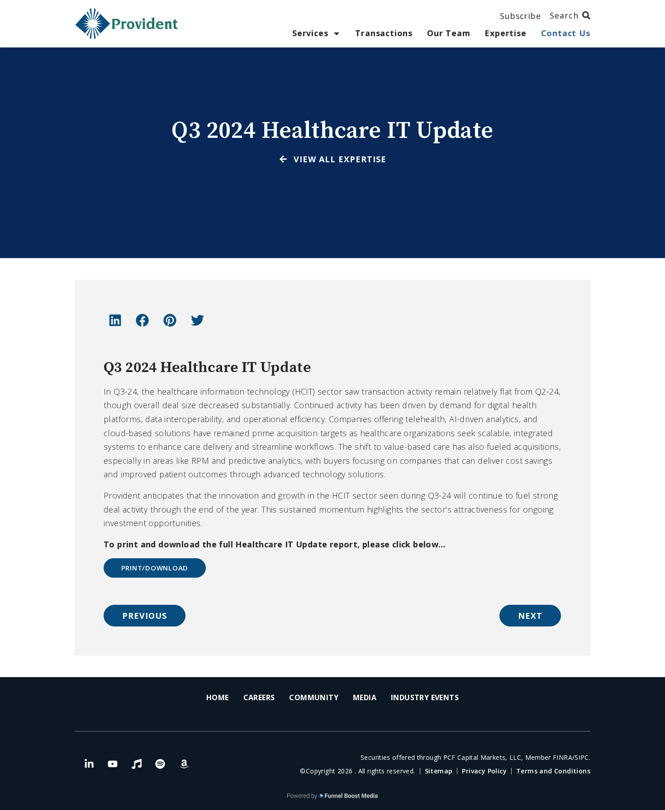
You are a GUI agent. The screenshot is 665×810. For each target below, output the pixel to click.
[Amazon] (184, 764)
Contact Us (565, 33)
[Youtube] (113, 764)
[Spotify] (160, 764)
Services (310, 33)
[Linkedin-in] (89, 764)
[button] (115, 320)
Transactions (384, 33)
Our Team (448, 33)
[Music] (137, 764)
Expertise (505, 33)
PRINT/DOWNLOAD (155, 567)
